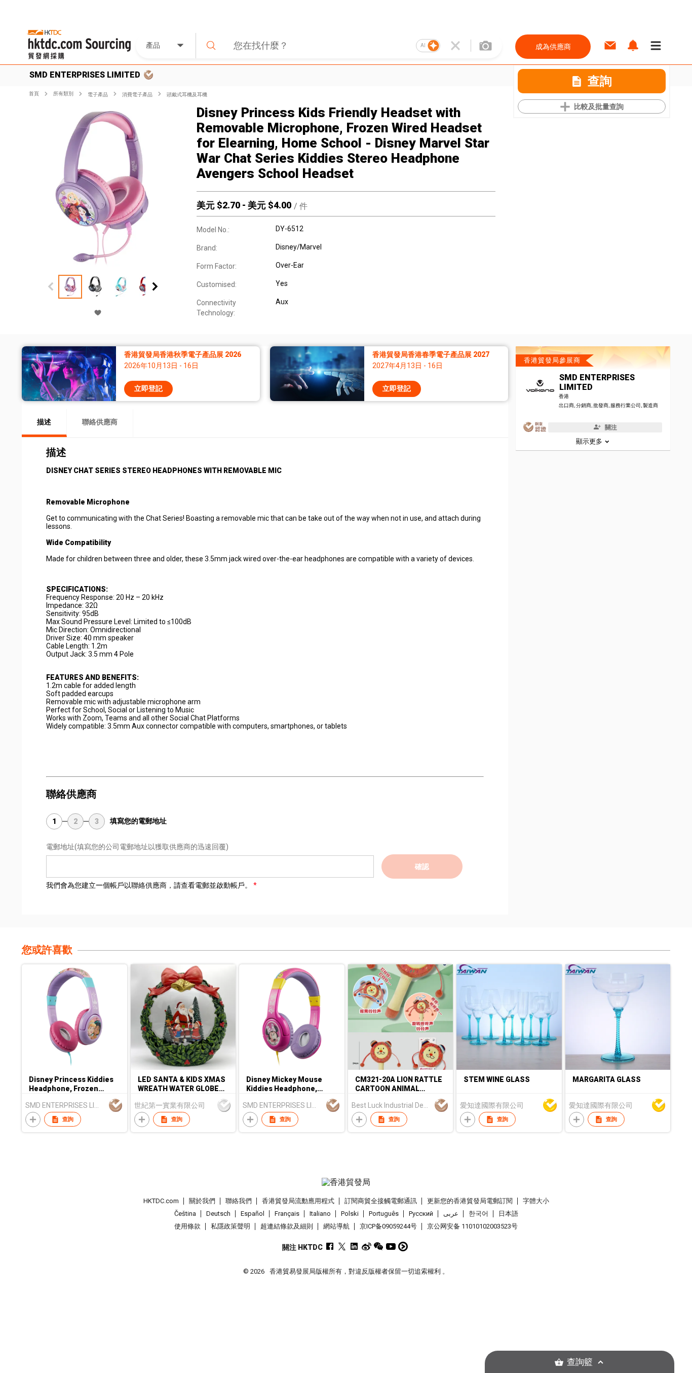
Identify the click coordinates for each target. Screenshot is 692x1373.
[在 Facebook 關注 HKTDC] (330, 1246)
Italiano (320, 1213)
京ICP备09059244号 (388, 1226)
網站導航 (336, 1226)
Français (287, 1213)
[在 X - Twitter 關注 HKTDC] (342, 1246)
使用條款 (187, 1226)
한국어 (478, 1213)
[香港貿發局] (346, 1182)
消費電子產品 (137, 94)
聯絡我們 (238, 1201)
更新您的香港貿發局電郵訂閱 (470, 1201)
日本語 (508, 1213)
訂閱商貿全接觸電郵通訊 (380, 1201)
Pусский (421, 1213)
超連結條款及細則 (286, 1226)
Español (252, 1213)
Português (384, 1213)
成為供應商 (553, 47)
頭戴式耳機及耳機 (187, 94)
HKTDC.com (161, 1201)
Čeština (185, 1213)
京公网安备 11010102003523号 (472, 1226)
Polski (350, 1213)
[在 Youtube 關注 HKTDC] (391, 1246)
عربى (450, 1213)
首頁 (34, 93)
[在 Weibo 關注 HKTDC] (366, 1246)
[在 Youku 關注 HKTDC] (403, 1246)
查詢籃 (580, 1362)
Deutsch (218, 1213)
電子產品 (98, 94)
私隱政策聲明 (230, 1226)
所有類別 (63, 93)
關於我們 (202, 1201)
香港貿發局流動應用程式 (298, 1201)
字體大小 (536, 1201)
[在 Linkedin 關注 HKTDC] (354, 1246)
